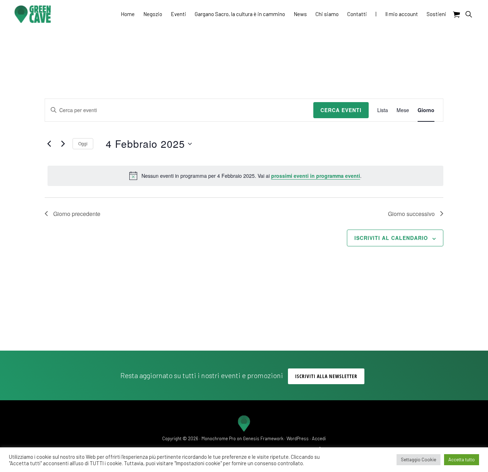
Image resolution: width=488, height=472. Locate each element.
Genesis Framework (263, 438)
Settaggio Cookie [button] (418, 459)
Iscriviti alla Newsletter (326, 376)
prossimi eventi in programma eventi (315, 175)
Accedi (319, 438)
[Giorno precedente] (49, 144)
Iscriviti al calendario (391, 237)
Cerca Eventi (341, 110)
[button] (468, 14)
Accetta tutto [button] (461, 459)
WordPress (298, 438)
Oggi (83, 143)
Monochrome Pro (218, 438)
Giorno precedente (76, 214)
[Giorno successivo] (63, 144)
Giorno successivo (411, 214)
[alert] (245, 176)
